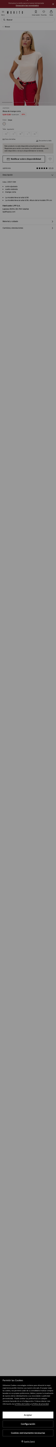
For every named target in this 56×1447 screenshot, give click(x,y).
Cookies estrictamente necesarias (28, 1432)
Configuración (28, 1424)
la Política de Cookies (22, 1404)
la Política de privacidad (40, 1404)
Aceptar (28, 1415)
